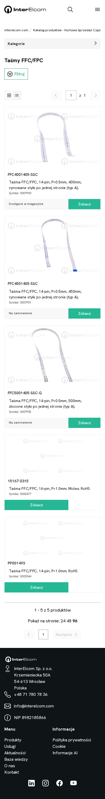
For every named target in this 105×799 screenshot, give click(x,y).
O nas (9, 766)
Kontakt (11, 772)
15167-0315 (18, 481)
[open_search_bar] (70, 10)
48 (68, 621)
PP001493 (16, 563)
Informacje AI (65, 753)
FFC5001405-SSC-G (25, 392)
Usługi (10, 746)
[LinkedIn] (31, 785)
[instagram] (45, 785)
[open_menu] (97, 10)
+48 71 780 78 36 (31, 694)
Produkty (12, 740)
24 (63, 621)
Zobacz (84, 204)
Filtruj (19, 74)
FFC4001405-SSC (23, 174)
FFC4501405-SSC (23, 283)
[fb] (59, 785)
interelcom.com (16, 30)
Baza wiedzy (16, 759)
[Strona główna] (25, 12)
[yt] (73, 785)
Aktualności (15, 753)
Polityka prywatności (71, 740)
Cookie (59, 746)
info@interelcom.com (34, 706)
